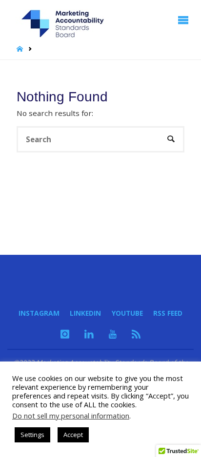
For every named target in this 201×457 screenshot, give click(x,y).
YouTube (127, 313)
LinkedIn (85, 313)
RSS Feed (167, 313)
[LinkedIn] (89, 333)
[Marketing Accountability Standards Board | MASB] (65, 20)
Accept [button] (73, 434)
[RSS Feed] (136, 333)
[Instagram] (65, 333)
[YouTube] (112, 333)
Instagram (39, 313)
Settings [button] (32, 434)
